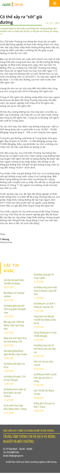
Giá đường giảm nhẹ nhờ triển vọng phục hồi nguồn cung (15, 309)
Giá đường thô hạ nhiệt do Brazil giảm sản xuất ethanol (15, 393)
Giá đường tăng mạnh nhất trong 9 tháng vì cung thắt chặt (45, 291)
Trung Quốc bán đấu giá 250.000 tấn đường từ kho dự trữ (45, 320)
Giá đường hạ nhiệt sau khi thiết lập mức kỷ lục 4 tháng (45, 378)
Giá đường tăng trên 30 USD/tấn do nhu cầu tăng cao (45, 349)
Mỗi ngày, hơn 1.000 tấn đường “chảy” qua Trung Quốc (14, 325)
